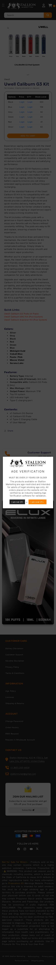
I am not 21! (17, 502)
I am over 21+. (37, 502)
